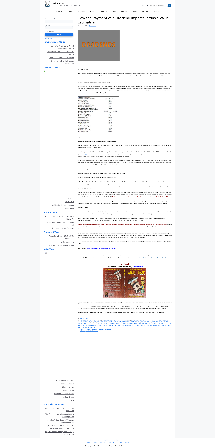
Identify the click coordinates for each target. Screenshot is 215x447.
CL (89, 322)
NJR (149, 323)
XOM (93, 327)
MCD (113, 323)
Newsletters (81, 11)
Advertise (115, 440)
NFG (146, 323)
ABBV (81, 320)
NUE (159, 323)
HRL (164, 322)
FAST (132, 322)
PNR (91, 325)
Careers (123, 440)
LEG (98, 323)
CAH (147, 320)
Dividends (124, 11)
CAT (155, 320)
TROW (152, 325)
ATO (114, 320)
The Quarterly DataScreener (63, 228)
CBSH (161, 320)
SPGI (138, 325)
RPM (110, 325)
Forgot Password (48, 38)
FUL (148, 322)
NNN (155, 323)
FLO (142, 322)
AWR (123, 320)
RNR (104, 325)
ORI (170, 323)
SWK (142, 325)
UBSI (155, 325)
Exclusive (104, 11)
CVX (102, 322)
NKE (152, 323)
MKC (128, 323)
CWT (105, 322)
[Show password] (72, 27)
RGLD (98, 325)
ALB (100, 320)
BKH (135, 320)
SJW (129, 325)
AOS (107, 320)
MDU (124, 323)
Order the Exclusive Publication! (61, 58)
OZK (79, 325)
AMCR (104, 320)
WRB (82, 327)
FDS (136, 322)
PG (87, 325)
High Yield (93, 11)
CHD (79, 322)
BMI (138, 320)
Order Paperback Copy (65, 380)
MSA (135, 323)
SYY (145, 325)
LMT (107, 323)
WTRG (90, 327)
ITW (79, 323)
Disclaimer (107, 440)
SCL (113, 325)
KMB (84, 323)
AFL (97, 320)
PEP (84, 325)
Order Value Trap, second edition (61, 245)
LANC (90, 323)
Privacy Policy (112, 442)
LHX (101, 323)
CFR (167, 320)
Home (70, 11)
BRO (144, 320)
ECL (115, 322)
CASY (151, 320)
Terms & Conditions (124, 442)
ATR (117, 320)
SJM (126, 325)
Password (47, 25)
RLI (101, 325)
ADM (91, 320)
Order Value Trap (67, 242)
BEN (129, 320)
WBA (166, 325)
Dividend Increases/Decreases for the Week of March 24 (96, 329)
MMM (132, 323)
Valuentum (58, 3)
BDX (126, 320)
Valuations (145, 11)
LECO (94, 323)
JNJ (82, 323)
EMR (120, 322)
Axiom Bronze (68, 397)
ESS (125, 322)
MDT (121, 323)
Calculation (69, 202)
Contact (88, 442)
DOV (111, 322)
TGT (148, 325)
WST (86, 327)
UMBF (162, 325)
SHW (123, 325)
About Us (156, 11)
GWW (160, 322)
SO (132, 325)
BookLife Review (67, 384)
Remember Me (50, 31)
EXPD (128, 322)
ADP (94, 320)
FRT (145, 322)
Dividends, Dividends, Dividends (89, 331)
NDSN (139, 323)
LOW (110, 323)
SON (135, 325)
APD (111, 320)
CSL (95, 322)
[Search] (169, 5)
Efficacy (71, 198)
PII (89, 325)
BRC (141, 320)
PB (81, 325)
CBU (164, 320)
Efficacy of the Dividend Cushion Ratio (158, 255)
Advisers (134, 11)
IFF (169, 322)
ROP (107, 325)
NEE (143, 323)
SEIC (119, 325)
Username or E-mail (50, 19)
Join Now (102, 442)
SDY (116, 325)
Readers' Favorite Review (64, 394)
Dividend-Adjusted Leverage (63, 205)
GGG (153, 322)
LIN (104, 323)
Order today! (138, 267)
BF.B (132, 320)
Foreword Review (67, 390)
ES (123, 322)
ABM (84, 320)
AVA (120, 320)
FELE (138, 322)
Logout (95, 442)
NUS (162, 323)
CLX (92, 322)
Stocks (114, 11)
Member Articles (84, 318)
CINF (86, 322)
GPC (156, 322)
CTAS (98, 322)
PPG (94, 325)
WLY (169, 325)
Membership (60, 11)
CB (157, 320)
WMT (79, 327)
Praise (71, 400)
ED (117, 322)
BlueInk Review (68, 387)
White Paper (69, 208)
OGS (167, 323)
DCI (109, 322)
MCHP (117, 323)
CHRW (83, 322)
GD (150, 322)
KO (87, 323)
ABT (88, 320)
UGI (159, 325)
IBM (167, 322)
